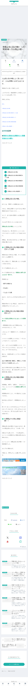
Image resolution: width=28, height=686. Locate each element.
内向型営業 (6, 507)
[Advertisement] (14, 21)
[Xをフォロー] (7, 537)
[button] (18, 65)
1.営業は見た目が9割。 (13, 172)
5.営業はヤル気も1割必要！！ (14, 191)
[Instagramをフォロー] (20, 537)
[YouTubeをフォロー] (7, 541)
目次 (13, 167)
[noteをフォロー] (20, 541)
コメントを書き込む (14, 664)
